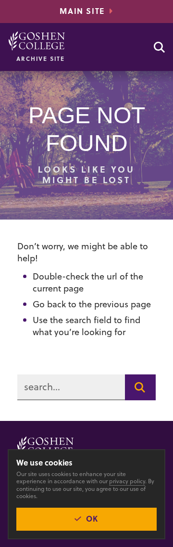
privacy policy (127, 481)
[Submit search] (140, 387)
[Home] (37, 40)
